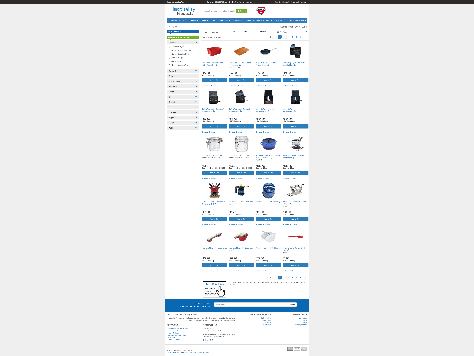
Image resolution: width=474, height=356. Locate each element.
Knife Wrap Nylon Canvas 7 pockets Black (239, 110)
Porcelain (249, 20)
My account (303, 318)
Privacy (185, 352)
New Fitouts (172, 337)
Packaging (236, 20)
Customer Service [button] (297, 20)
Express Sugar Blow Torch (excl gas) (241, 202)
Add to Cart (214, 80)
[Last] (305, 37)
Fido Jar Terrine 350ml (238, 155)
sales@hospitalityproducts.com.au (243, 2)
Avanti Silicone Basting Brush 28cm (294, 249)
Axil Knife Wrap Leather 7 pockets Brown (266, 110)
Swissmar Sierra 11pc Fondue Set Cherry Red (213, 202)
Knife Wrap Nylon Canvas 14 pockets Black (294, 63)
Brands (269, 20)
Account (304, 2)
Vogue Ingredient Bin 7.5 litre (267, 248)
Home (171, 27)
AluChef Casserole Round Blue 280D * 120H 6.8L (268, 156)
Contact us (267, 324)
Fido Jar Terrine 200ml (211, 155)
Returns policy (266, 320)
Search (242, 11)
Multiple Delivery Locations (177, 335)
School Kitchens (174, 339)
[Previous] (275, 37)
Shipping (268, 322)
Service (259, 20)
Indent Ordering (173, 333)
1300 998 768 (219, 2)
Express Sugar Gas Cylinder (267, 201)
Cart (278, 2)
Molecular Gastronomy (219, 20)
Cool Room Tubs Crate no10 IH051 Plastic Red (213, 63)
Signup (304, 322)
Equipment (192, 20)
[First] (271, 37)
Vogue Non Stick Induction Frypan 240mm (266, 63)
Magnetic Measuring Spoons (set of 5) (214, 249)
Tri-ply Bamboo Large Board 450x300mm (240, 63)
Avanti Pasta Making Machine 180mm (294, 202)
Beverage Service (177, 20)
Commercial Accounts (176, 331)
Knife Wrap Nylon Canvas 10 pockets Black (213, 110)
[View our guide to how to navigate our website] (214, 289)
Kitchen (203, 20)
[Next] (301, 37)
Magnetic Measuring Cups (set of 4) (241, 249)
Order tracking (266, 318)
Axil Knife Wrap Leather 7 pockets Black (293, 110)
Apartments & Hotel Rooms (178, 328)
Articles (279, 20)
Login (305, 320)
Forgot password (301, 324)
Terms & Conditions (174, 352)
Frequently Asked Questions (199, 352)
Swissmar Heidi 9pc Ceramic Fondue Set (294, 156)
